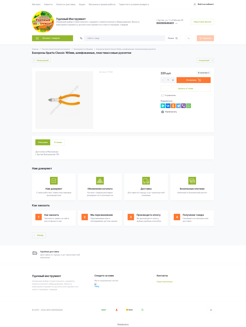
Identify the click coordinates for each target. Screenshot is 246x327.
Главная (35, 49)
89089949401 (165, 23)
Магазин (36, 4)
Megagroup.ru (123, 324)
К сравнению (170, 95)
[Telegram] (178, 105)
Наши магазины (164, 281)
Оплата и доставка (65, 4)
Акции (82, 4)
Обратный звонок (202, 22)
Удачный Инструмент (71, 19)
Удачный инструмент (46, 276)
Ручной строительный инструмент (56, 49)
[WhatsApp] (188, 105)
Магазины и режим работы (102, 4)
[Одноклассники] (173, 105)
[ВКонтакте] (168, 105)
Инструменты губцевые (83, 49)
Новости (48, 4)
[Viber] (183, 105)
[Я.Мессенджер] (163, 105)
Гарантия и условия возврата (134, 4)
